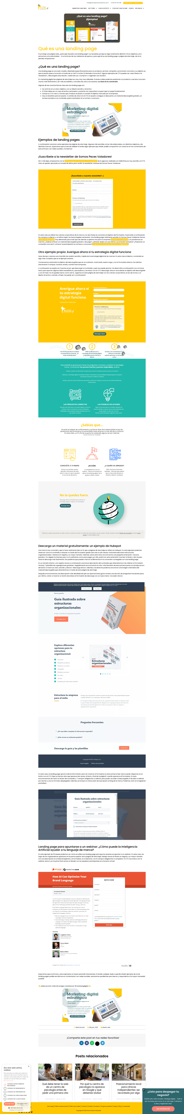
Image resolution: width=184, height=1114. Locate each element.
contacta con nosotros (119, 239)
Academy (97, 1106)
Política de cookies (74, 1106)
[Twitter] (31, 1112)
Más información (8, 1080)
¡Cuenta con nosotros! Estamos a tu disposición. (110, 244)
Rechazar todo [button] (22, 1104)
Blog (120, 1106)
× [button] (28, 1066)
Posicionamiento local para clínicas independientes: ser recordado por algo (128, 1088)
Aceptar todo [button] (9, 1104)
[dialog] (16, 1088)
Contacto (84, 1106)
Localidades (126, 1106)
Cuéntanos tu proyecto (133, 3)
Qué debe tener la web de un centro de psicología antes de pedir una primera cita (55, 1088)
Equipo (131, 8)
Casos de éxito (103, 8)
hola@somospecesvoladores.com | (98, 3)
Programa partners (106, 1106)
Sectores (91, 8)
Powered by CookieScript (16, 1110)
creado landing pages (46, 239)
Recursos (138, 8)
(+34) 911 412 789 (116, 3)
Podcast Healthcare (120, 8)
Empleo (90, 1106)
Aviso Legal (50, 1106)
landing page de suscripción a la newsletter (81, 161)
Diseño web (106, 1027)
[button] (81, 1043)
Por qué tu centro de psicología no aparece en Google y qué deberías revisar (92, 1088)
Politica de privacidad (61, 1106)
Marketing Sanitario (79, 8)
